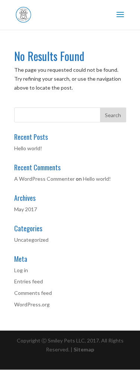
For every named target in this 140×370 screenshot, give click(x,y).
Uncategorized (31, 240)
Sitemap (84, 349)
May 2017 (25, 209)
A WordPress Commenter (44, 179)
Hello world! (28, 148)
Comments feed (33, 293)
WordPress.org (32, 304)
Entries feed (28, 281)
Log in (21, 270)
